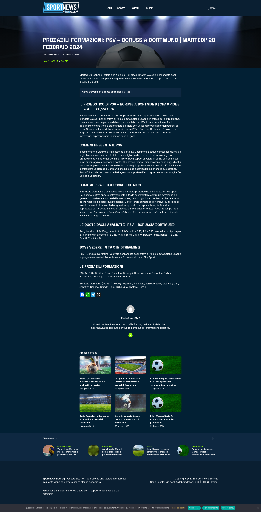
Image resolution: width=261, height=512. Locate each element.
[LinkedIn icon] (130, 335)
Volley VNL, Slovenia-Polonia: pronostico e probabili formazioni (68, 452)
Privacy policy (228, 508)
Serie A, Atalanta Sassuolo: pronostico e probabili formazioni (94, 419)
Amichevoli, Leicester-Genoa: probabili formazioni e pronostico (203, 452)
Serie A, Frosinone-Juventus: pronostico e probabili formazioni (92, 381)
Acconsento (194, 508)
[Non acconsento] (257, 508)
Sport (121, 8)
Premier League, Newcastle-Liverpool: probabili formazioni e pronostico (165, 381)
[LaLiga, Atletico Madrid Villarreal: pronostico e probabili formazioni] (130, 365)
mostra (127, 92)
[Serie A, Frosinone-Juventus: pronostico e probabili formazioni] (95, 365)
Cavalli (136, 8)
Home (109, 8)
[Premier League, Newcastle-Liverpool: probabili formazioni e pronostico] (165, 365)
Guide (149, 8)
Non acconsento (211, 508)
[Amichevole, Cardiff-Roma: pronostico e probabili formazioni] (94, 450)
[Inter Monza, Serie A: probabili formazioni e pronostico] (165, 403)
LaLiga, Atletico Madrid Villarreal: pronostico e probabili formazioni (127, 381)
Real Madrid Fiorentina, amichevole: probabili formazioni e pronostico (158, 452)
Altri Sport (61, 446)
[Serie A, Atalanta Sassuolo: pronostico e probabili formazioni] (95, 403)
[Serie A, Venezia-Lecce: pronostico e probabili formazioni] (130, 403)
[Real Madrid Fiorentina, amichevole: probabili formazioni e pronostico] (138, 450)
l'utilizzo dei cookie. (178, 508)
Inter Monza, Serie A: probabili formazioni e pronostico (162, 419)
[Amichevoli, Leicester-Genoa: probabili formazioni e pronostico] (183, 450)
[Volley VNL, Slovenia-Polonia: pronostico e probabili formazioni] (49, 450)
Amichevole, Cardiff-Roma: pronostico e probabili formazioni (112, 452)
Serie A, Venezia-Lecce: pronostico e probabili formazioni (127, 419)
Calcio (105, 446)
